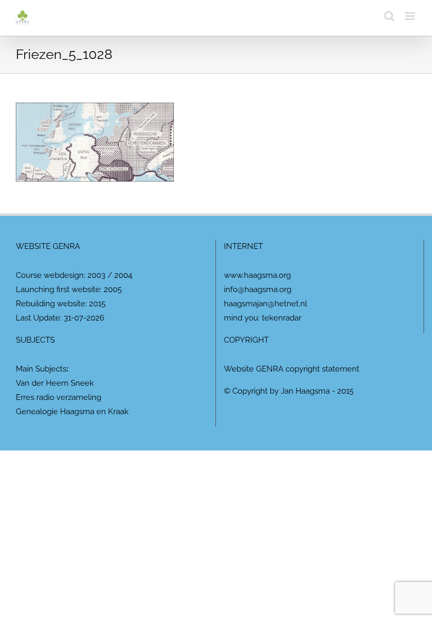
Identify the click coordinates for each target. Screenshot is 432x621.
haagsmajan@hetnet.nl (265, 303)
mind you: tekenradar (262, 318)
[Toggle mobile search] (389, 16)
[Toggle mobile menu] (410, 16)
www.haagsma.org (257, 275)
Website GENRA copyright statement (291, 369)
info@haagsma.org (257, 289)
